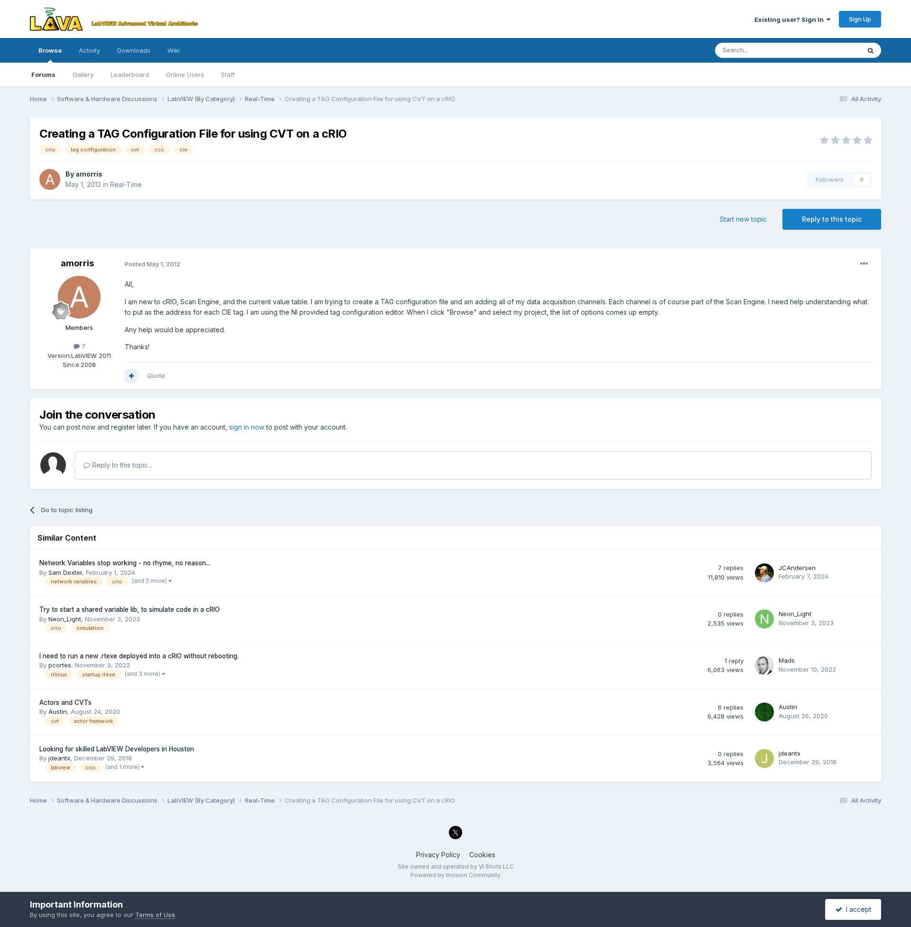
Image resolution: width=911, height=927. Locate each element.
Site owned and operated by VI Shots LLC (456, 866)
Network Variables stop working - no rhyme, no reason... (124, 563)
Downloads (133, 50)
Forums (43, 74)
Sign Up (860, 19)
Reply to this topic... (121, 465)
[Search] (870, 50)
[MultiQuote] (131, 376)
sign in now (246, 427)
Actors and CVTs (65, 702)
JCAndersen (797, 567)
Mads (787, 660)
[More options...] (864, 264)
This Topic (832, 50)
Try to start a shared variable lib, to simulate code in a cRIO (129, 609)
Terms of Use (155, 914)
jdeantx (59, 758)
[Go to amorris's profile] (49, 179)
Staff (228, 74)
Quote (156, 375)
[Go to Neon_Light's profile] (764, 618)
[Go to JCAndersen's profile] (764, 572)
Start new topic (743, 219)
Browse (50, 50)
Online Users (185, 74)
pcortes (59, 665)
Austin (57, 711)
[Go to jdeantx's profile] (764, 758)
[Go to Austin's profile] (764, 711)
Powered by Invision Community (455, 875)
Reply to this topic (832, 219)
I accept (856, 909)
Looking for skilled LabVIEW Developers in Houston (116, 749)
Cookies (482, 855)
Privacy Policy (438, 855)
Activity (89, 50)
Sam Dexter (65, 572)
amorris (88, 174)
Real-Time (126, 184)
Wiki (173, 50)
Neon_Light (64, 619)
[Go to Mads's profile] (764, 665)
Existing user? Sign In (790, 19)
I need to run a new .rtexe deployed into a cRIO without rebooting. (139, 656)
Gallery (83, 74)
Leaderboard (130, 74)
